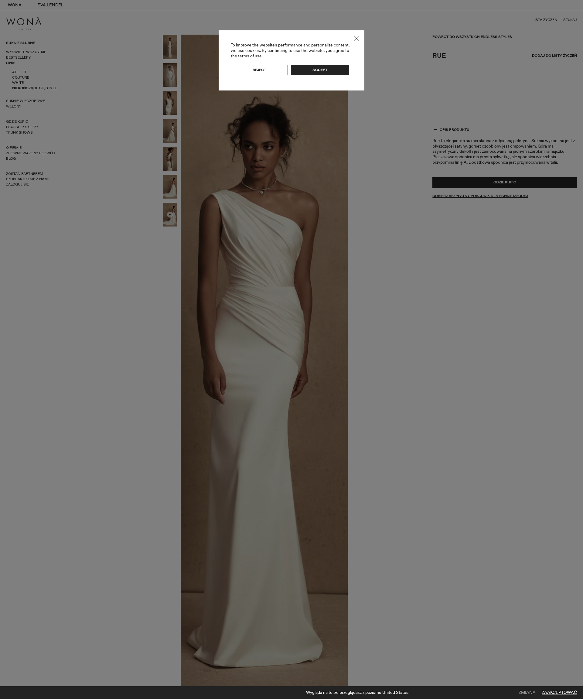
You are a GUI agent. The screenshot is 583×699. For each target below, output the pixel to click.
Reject (259, 69)
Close (356, 38)
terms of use (250, 56)
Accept (319, 69)
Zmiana (527, 692)
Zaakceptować (559, 692)
